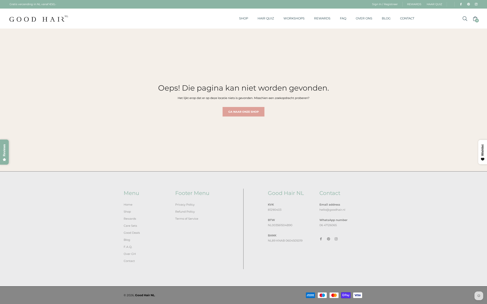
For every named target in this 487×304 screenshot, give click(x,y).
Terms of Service (186, 218)
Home (128, 204)
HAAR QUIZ (434, 4)
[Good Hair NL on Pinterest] (468, 4)
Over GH (130, 254)
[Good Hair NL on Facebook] (460, 4)
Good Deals (132, 233)
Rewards (130, 218)
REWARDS (414, 4)
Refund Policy (185, 211)
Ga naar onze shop (243, 111)
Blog (127, 240)
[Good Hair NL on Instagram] (475, 4)
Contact (129, 261)
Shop (127, 211)
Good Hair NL (145, 295)
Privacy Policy (185, 204)
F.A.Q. (128, 247)
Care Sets (130, 225)
